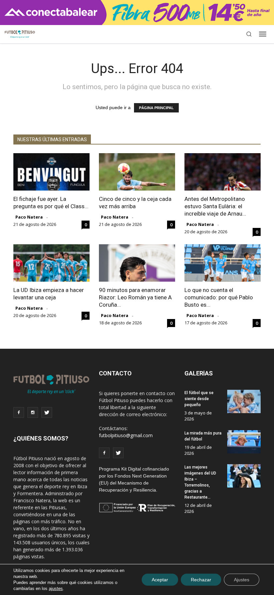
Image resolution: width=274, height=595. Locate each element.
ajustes (56, 588)
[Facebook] (18, 412)
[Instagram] (32, 412)
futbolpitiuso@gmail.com (126, 435)
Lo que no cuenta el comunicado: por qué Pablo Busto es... (218, 297)
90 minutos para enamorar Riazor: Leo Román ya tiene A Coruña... (135, 297)
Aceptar (160, 579)
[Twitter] (46, 412)
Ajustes (241, 579)
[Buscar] (249, 34)
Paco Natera (29, 217)
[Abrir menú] (262, 34)
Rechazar (201, 579)
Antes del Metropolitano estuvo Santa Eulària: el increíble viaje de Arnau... (215, 206)
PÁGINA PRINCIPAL (156, 108)
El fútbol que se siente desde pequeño (199, 398)
